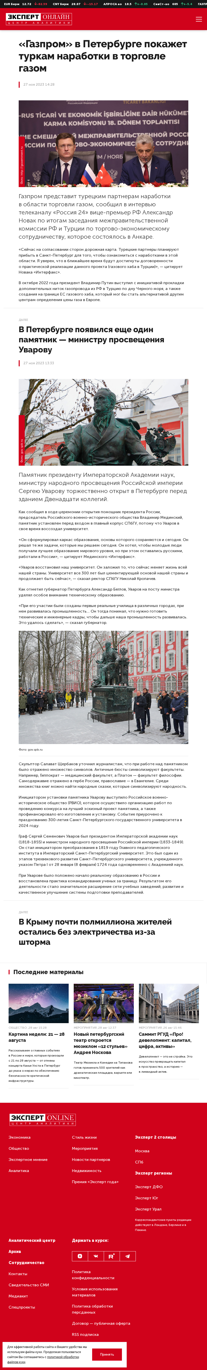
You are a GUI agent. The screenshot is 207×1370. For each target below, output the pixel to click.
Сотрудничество (26, 1262)
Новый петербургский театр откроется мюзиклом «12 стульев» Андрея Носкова (100, 1043)
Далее (23, 320)
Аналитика (19, 1170)
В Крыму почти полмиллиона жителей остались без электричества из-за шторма (95, 932)
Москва (142, 1151)
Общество (18, 1027)
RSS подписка (85, 1334)
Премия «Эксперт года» (95, 1181)
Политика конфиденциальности (93, 1274)
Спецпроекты (22, 1307)
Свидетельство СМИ (29, 1285)
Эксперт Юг (146, 1198)
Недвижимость (86, 1170)
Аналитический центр (32, 1240)
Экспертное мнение (28, 1159)
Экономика (20, 1137)
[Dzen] (80, 1256)
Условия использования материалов (95, 1292)
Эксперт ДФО (149, 1186)
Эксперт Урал (148, 1209)
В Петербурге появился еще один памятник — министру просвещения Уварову (91, 339)
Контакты (18, 1273)
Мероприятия (85, 1027)
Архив (15, 1251)
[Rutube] (112, 1256)
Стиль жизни (84, 1137)
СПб (139, 1162)
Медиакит (18, 1296)
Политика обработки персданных (92, 1309)
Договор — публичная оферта (101, 1323)
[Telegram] (128, 1256)
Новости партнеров (91, 1159)
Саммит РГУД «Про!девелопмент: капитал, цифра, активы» (165, 1040)
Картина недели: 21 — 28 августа (37, 1037)
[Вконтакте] (96, 1256)
